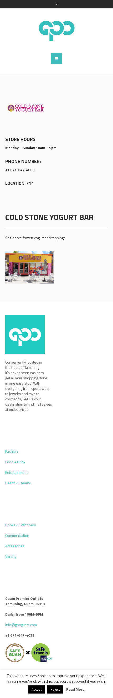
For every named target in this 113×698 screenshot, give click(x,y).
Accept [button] (37, 689)
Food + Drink (15, 462)
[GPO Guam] (56, 31)
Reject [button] (55, 689)
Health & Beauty (18, 483)
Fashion (11, 451)
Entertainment (16, 472)
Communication (17, 535)
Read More (75, 689)
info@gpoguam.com (21, 624)
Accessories (14, 546)
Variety (10, 556)
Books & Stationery (20, 525)
